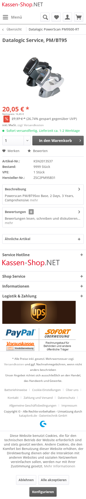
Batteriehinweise (15, 390)
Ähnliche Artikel (17, 239)
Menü (16, 17)
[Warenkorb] (78, 17)
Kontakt (13, 398)
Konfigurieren (43, 492)
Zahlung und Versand (38, 398)
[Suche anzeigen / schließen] (45, 17)
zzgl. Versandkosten (30, 125)
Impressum (69, 405)
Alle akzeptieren (54, 480)
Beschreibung (15, 189)
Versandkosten (14, 364)
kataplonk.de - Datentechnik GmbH (43, 415)
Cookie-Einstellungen (46, 390)
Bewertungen (15, 212)
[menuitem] (12, 17)
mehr (33, 200)
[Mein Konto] (67, 17)
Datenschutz (66, 398)
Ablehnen (26, 480)
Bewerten (40, 151)
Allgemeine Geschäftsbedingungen (32, 405)
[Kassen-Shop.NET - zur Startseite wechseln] (22, 6)
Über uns (72, 390)
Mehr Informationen (59, 466)
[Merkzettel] (56, 17)
